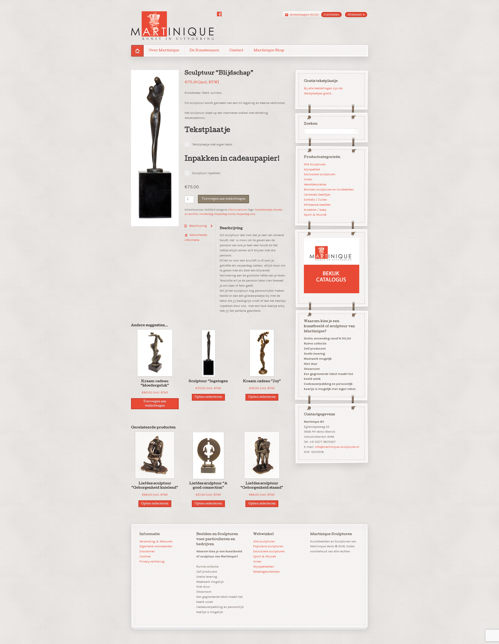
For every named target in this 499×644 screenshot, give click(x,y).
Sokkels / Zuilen (315, 199)
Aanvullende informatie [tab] (196, 237)
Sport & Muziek (315, 214)
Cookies (145, 556)
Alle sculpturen (264, 541)
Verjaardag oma (245, 213)
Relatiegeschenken (266, 571)
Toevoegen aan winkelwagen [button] (154, 403)
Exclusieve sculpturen (319, 174)
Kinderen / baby (315, 209)
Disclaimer (147, 551)
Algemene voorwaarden (155, 546)
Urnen (308, 179)
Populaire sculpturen (268, 546)
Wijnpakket (312, 169)
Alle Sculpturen (237, 209)
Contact (236, 50)
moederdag (206, 213)
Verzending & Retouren (156, 541)
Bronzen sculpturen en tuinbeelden (329, 189)
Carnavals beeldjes (317, 194)
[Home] (137, 51)
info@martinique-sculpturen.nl (337, 447)
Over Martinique (164, 50)
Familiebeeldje (263, 209)
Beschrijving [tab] (197, 226)
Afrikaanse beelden (317, 204)
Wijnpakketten (263, 566)
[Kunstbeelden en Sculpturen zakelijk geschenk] (172, 25)
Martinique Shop (269, 50)
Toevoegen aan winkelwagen (223, 199)
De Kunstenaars (204, 50)
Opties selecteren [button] (208, 397)
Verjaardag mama (224, 213)
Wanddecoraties (315, 184)
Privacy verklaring (152, 561)
